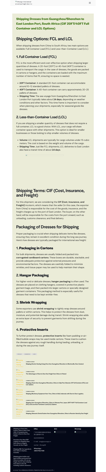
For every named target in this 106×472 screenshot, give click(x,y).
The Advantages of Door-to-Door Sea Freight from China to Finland (46, 374)
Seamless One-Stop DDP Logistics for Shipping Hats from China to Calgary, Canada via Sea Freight (21, 442)
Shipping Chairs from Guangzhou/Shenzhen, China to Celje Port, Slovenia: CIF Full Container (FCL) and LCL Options (57, 384)
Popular (19, 354)
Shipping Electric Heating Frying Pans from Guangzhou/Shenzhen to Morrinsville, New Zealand (54, 364)
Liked (34, 354)
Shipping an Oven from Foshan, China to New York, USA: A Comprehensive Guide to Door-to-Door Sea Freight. (21, 432)
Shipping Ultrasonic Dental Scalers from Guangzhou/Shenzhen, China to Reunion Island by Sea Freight (57, 413)
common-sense (30, 361)
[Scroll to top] (101, 463)
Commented (27, 354)
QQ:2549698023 (39, 438)
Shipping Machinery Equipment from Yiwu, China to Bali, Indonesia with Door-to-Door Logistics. (55, 394)
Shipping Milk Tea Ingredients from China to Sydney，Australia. (22, 450)
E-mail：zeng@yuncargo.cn (42, 441)
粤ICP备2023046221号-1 (47, 470)
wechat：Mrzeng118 (40, 445)
